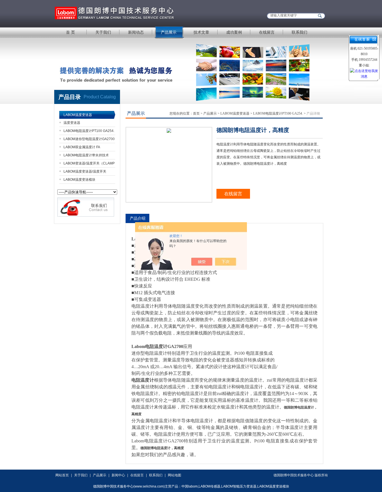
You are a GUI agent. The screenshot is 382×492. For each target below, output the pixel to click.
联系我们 (299, 32)
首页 (196, 113)
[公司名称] (124, 13)
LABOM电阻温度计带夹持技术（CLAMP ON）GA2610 (86, 156)
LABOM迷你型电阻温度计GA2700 (89, 139)
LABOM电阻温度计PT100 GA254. (88, 131)
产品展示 (168, 32)
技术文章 (201, 32)
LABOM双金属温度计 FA (81, 147)
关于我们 (103, 32)
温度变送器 (71, 123)
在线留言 (267, 32)
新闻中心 (118, 475)
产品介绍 (137, 218)
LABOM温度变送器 (77, 115)
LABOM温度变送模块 (79, 180)
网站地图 (174, 475)
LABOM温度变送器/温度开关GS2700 (84, 172)
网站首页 (62, 475)
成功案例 (234, 32)
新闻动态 (136, 32)
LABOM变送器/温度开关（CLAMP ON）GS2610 (89, 164)
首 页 (70, 32)
